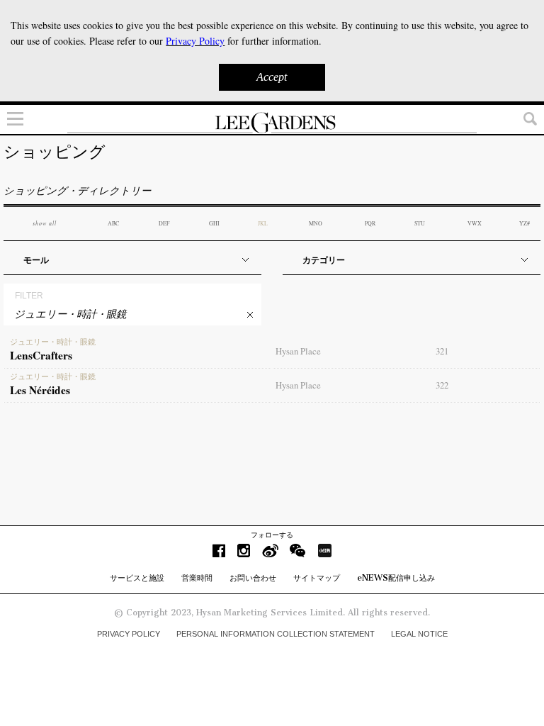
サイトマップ (316, 578)
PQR (370, 223)
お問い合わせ (253, 578)
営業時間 (196, 578)
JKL (263, 223)
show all (45, 223)
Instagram (244, 550)
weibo (270, 550)
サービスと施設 (137, 578)
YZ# (524, 223)
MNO (315, 223)
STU (419, 223)
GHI (214, 223)
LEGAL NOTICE (419, 634)
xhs (324, 550)
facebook (218, 550)
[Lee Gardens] (272, 122)
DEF (164, 223)
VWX (475, 223)
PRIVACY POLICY (128, 634)
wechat (298, 550)
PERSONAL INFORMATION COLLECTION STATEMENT (275, 634)
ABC (113, 223)
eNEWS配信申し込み (396, 578)
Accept (271, 77)
